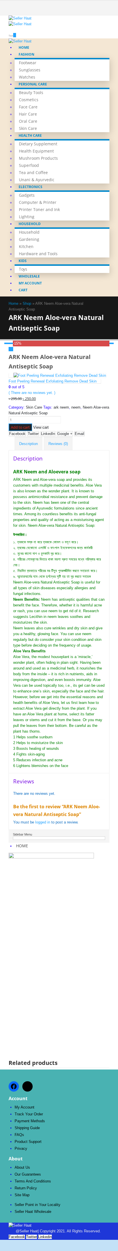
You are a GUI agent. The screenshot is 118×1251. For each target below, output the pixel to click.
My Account (30, 283)
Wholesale (29, 276)
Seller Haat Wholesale (33, 1211)
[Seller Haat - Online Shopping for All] (24, 21)
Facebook (17, 434)
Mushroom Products (38, 158)
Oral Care (28, 121)
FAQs (19, 1135)
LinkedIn (48, 434)
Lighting (26, 216)
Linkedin (45, 1237)
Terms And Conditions (33, 1181)
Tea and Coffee (33, 172)
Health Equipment (36, 151)
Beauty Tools (31, 92)
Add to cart (20, 427)
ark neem (61, 407)
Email (79, 434)
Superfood (29, 165)
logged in (42, 822)
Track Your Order (29, 1114)
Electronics (30, 186)
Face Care (28, 107)
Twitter (33, 434)
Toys (23, 269)
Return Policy (26, 1188)
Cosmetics (28, 99)
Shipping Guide (27, 1128)
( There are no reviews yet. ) (32, 393)
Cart (23, 290)
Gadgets (27, 195)
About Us (22, 1167)
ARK (17, 479)
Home (24, 47)
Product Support (28, 1141)
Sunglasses (29, 70)
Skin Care (28, 128)
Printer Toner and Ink (39, 209)
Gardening (29, 239)
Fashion (26, 54)
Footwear (27, 62)
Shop (27, 303)
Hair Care (28, 114)
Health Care (30, 135)
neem (75, 407)
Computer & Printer (37, 202)
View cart (41, 427)
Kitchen (26, 246)
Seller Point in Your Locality (37, 1205)
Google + (64, 434)
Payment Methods (30, 1121)
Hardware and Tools (38, 253)
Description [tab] (28, 444)
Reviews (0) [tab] (58, 444)
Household (30, 223)
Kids (23, 260)
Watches (27, 77)
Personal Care (33, 84)
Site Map (22, 1195)
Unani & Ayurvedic (36, 179)
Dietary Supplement (38, 144)
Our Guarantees (28, 1174)
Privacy (21, 1148)
